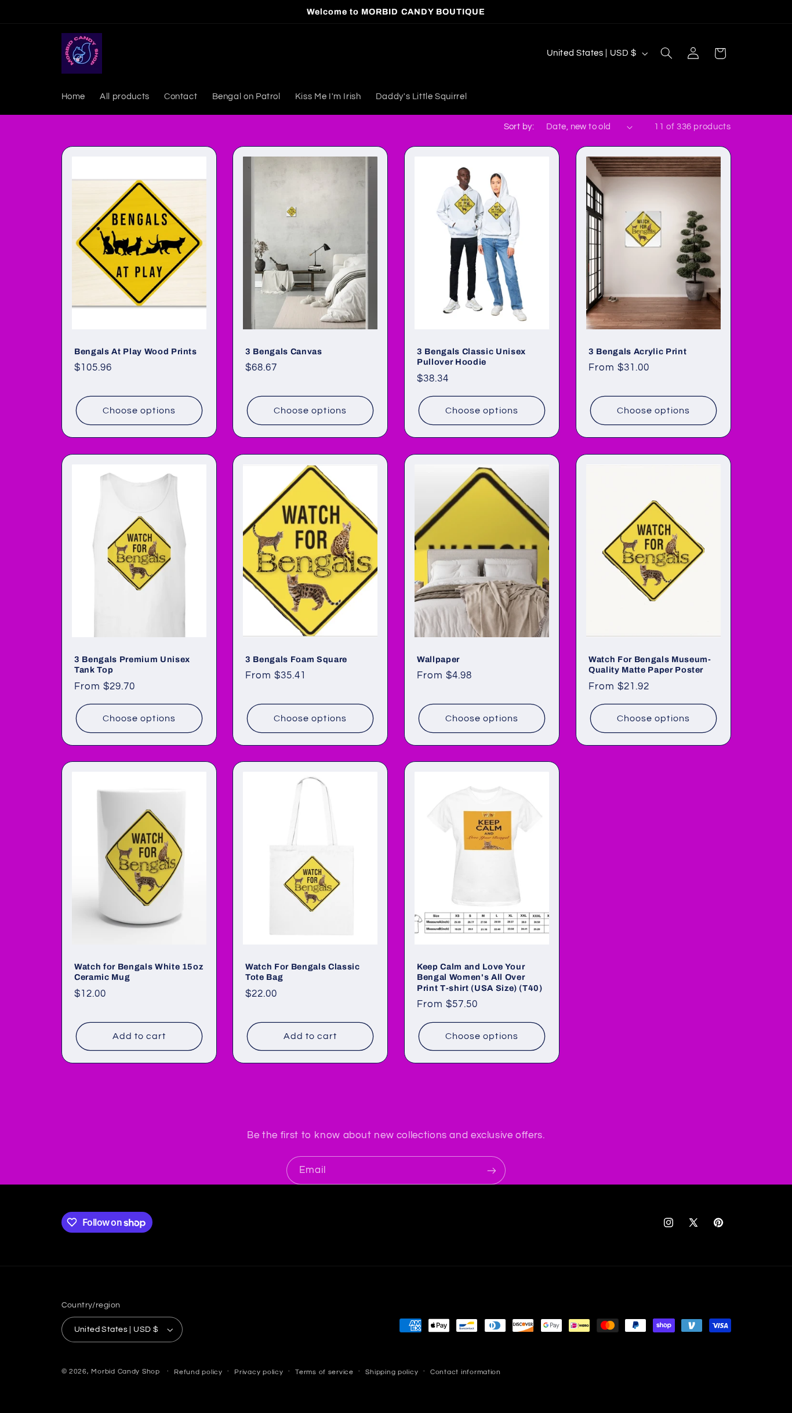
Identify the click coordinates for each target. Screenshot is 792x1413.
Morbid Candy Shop (125, 1371)
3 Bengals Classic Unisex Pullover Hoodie (471, 356)
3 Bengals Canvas (283, 351)
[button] (666, 53)
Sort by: (519, 126)
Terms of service (324, 1372)
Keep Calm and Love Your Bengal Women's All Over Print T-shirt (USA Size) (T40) (480, 977)
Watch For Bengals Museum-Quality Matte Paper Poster (649, 664)
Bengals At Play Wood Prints (135, 351)
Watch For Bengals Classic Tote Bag (302, 972)
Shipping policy (391, 1372)
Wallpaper (438, 658)
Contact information (465, 1372)
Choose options (139, 410)
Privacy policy (258, 1372)
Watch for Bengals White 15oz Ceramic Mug (138, 972)
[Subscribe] (491, 1170)
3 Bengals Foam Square (296, 658)
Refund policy (198, 1372)
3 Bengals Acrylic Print (637, 351)
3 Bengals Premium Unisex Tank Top (132, 664)
